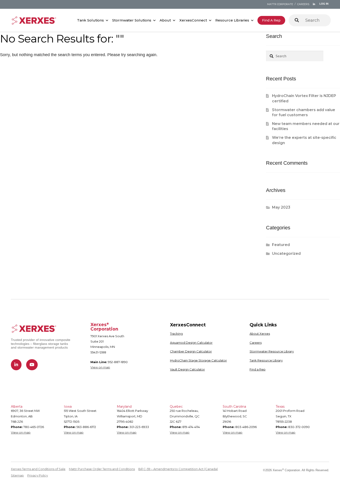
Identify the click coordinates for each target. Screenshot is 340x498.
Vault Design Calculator (187, 369)
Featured (281, 245)
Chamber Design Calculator (191, 351)
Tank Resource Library (266, 360)
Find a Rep (271, 20)
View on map (100, 367)
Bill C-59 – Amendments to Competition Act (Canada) (178, 469)
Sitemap (17, 475)
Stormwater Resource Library (272, 351)
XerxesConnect (193, 20)
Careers (303, 4)
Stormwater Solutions (131, 20)
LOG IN (323, 3)
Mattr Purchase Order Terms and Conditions (102, 469)
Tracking (176, 333)
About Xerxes (260, 333)
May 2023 (281, 207)
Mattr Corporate (280, 4)
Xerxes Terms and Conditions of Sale (38, 469)
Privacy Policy (37, 475)
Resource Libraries (232, 20)
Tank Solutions (90, 20)
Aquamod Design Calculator (191, 342)
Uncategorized (286, 253)
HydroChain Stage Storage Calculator (198, 360)
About (165, 20)
